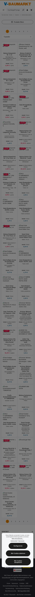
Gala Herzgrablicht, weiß (25, 105)
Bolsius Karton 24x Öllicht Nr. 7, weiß (26, 157)
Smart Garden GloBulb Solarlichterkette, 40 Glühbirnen (9, 504)
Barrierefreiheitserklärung (10, 586)
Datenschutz (14, 541)
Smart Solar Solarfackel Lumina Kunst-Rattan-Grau (25, 235)
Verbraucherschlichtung (23, 588)
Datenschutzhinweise (26, 586)
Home (8, 583)
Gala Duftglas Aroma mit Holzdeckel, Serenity (9, 261)
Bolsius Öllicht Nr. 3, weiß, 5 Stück (9, 449)
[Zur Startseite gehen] (17, 4)
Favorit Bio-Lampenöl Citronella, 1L (9, 132)
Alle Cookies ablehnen (18, 553)
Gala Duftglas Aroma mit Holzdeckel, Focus (25, 80)
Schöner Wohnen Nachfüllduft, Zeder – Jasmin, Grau (25, 313)
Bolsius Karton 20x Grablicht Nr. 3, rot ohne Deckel (10, 340)
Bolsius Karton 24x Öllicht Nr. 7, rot (26, 131)
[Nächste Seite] (27, 31)
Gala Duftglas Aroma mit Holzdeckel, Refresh (9, 368)
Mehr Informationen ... (17, 538)
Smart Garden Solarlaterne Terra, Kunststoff (25, 424)
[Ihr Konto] (27, 10)
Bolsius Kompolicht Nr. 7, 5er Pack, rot (10, 235)
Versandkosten (6, 577)
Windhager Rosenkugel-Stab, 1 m (25, 450)
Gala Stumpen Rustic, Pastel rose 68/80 (26, 287)
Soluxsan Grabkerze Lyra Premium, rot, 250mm (9, 184)
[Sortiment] (3, 10)
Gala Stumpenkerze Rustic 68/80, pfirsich (25, 184)
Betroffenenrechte (10, 591)
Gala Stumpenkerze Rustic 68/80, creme (9, 423)
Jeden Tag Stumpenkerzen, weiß (25, 340)
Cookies (21, 583)
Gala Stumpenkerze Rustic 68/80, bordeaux (25, 210)
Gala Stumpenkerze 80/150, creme (9, 209)
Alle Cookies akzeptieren (18, 561)
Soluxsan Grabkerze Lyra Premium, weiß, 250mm (9, 106)
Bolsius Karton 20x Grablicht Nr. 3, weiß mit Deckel (9, 476)
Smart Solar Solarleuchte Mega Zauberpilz (9, 287)
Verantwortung (9, 588)
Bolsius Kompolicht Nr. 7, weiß (10, 79)
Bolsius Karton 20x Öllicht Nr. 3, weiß (26, 475)
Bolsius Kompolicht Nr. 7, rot (10, 54)
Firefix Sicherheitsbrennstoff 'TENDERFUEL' (9, 397)
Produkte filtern (19, 22)
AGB (27, 583)
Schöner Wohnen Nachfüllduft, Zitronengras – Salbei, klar (25, 369)
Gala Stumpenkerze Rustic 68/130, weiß (25, 260)
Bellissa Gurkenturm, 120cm (25, 396)
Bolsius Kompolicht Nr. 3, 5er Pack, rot (10, 157)
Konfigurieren (18, 546)
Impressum (15, 583)
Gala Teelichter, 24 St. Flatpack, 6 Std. (9, 312)
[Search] (23, 10)
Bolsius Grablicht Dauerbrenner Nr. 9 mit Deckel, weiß (25, 54)
